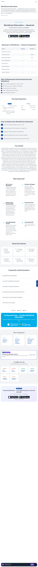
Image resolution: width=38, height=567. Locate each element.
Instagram (14, 310)
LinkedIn (25, 310)
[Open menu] (36, 2)
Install (32, 564)
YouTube (19, 310)
